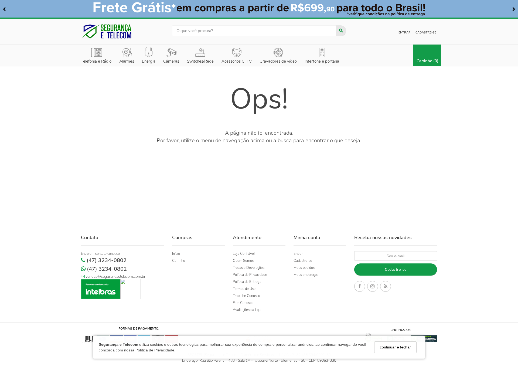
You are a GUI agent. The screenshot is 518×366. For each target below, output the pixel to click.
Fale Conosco (243, 302)
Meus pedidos (304, 267)
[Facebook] (360, 287)
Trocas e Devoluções (248, 267)
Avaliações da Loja (247, 309)
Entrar (404, 32)
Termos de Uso (244, 288)
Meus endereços (306, 274)
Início (176, 253)
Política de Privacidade (154, 350)
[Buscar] (341, 30)
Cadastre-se (425, 32)
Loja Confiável (244, 253)
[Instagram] (372, 287)
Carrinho (178, 260)
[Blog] (385, 287)
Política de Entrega (247, 281)
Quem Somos (243, 260)
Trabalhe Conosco (246, 295)
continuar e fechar (395, 347)
